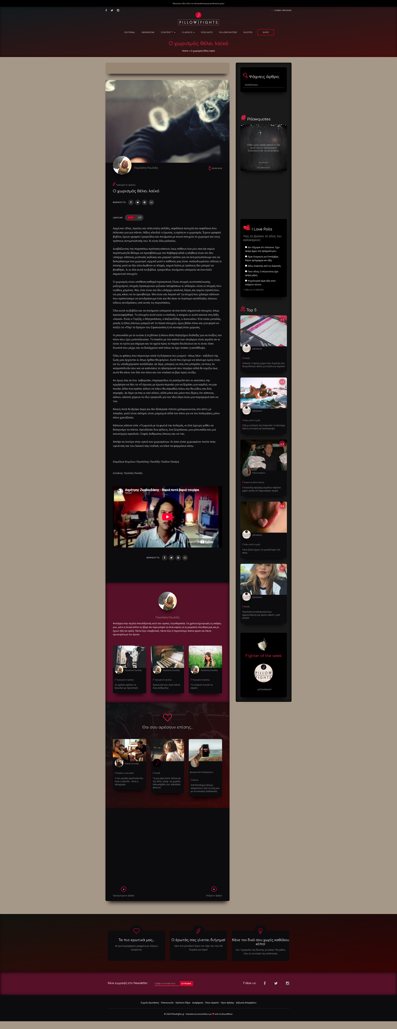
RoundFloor (227, 1014)
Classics (187, 32)
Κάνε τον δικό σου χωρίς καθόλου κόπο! (260, 942)
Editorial (130, 32)
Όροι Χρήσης (227, 1002)
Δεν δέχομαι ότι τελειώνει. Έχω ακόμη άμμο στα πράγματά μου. (262, 249)
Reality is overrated (125, 773)
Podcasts (207, 32)
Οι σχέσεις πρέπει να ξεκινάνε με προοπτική (126, 686)
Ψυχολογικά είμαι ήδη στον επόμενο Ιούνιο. (260, 282)
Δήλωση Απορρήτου (246, 1002)
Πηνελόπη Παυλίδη (146, 168)
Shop (266, 32)
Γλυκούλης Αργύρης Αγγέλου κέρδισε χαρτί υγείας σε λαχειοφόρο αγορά (261, 489)
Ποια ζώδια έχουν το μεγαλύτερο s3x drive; (261, 551)
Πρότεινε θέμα (182, 1002)
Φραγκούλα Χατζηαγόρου (201, 772)
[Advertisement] (167, 848)
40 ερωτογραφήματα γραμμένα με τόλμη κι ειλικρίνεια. (136, 947)
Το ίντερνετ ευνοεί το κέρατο (202, 686)
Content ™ (167, 32)
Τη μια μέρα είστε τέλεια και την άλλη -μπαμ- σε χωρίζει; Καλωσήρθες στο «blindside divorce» (167, 783)
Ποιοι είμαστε (212, 1002)
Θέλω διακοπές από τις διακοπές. (264, 265)
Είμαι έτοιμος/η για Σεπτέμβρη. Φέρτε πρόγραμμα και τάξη (262, 258)
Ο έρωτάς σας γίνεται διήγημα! (198, 940)
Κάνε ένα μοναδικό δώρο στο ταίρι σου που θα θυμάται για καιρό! (198, 947)
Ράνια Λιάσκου (258, 473)
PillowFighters (228, 32)
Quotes (247, 32)
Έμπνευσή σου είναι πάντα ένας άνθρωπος (166, 686)
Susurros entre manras (254, 482)
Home (185, 50)
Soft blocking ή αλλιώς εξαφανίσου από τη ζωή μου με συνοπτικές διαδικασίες (205, 788)
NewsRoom (148, 32)
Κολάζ (157, 773)
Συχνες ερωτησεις (283, 10)
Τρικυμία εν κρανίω (126, 184)
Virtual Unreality (132, 763)
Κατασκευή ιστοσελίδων (197, 1014)
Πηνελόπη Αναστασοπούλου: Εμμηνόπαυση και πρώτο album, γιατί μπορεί (261, 614)
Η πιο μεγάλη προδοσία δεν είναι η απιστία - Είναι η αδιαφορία (129, 781)
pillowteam (257, 348)
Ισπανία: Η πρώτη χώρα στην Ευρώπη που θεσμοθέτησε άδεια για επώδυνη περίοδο (263, 365)
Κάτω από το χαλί (252, 420)
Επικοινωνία (167, 1002)
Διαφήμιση (197, 1002)
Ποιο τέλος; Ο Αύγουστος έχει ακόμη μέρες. (261, 273)
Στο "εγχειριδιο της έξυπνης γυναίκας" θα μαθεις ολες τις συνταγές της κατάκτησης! (260, 951)
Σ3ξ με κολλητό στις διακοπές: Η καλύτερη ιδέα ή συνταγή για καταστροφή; (263, 427)
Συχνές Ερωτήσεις (150, 1002)
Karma (195, 780)
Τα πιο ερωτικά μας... (136, 940)
